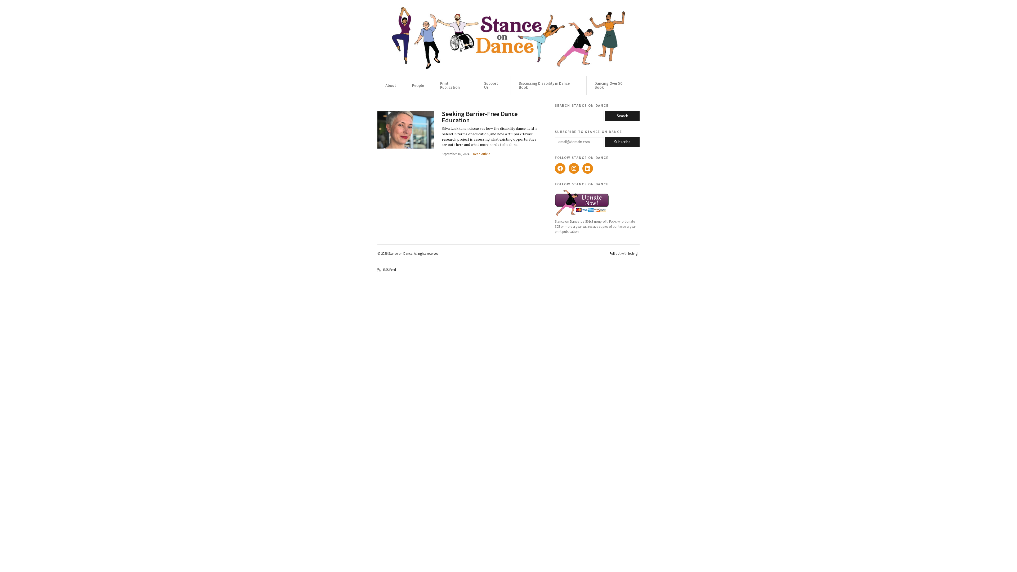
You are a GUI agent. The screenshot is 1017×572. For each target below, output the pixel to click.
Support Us (491, 85)
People (418, 85)
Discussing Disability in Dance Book (544, 85)
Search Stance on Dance (582, 105)
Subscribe (622, 142)
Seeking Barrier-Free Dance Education (480, 117)
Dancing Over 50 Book (608, 85)
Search (622, 116)
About (390, 85)
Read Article (481, 154)
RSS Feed (389, 270)
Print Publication (450, 85)
